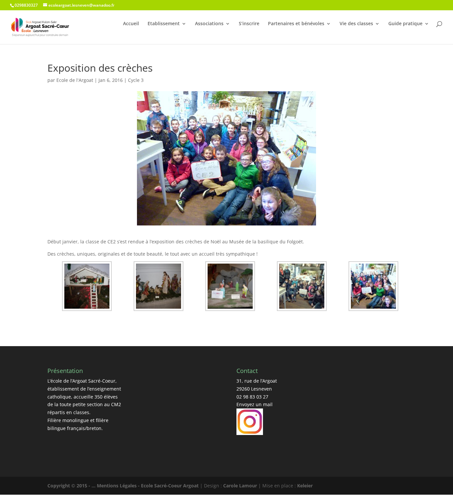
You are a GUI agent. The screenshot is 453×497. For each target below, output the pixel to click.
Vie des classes (356, 23)
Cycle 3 (136, 80)
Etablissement (164, 23)
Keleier (305, 485)
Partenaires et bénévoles (296, 23)
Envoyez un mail (254, 404)
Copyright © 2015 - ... (72, 485)
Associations (209, 23)
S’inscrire (249, 23)
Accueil (131, 23)
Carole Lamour (240, 485)
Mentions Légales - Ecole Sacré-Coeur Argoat (148, 485)
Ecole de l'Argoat (74, 80)
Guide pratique (405, 23)
